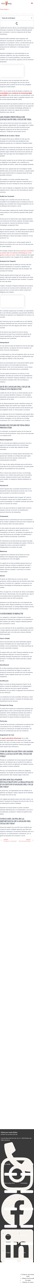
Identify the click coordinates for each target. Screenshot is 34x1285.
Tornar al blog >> (4, 9)
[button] (32, 3)
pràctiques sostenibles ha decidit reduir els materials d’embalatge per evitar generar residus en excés (17, 253)
